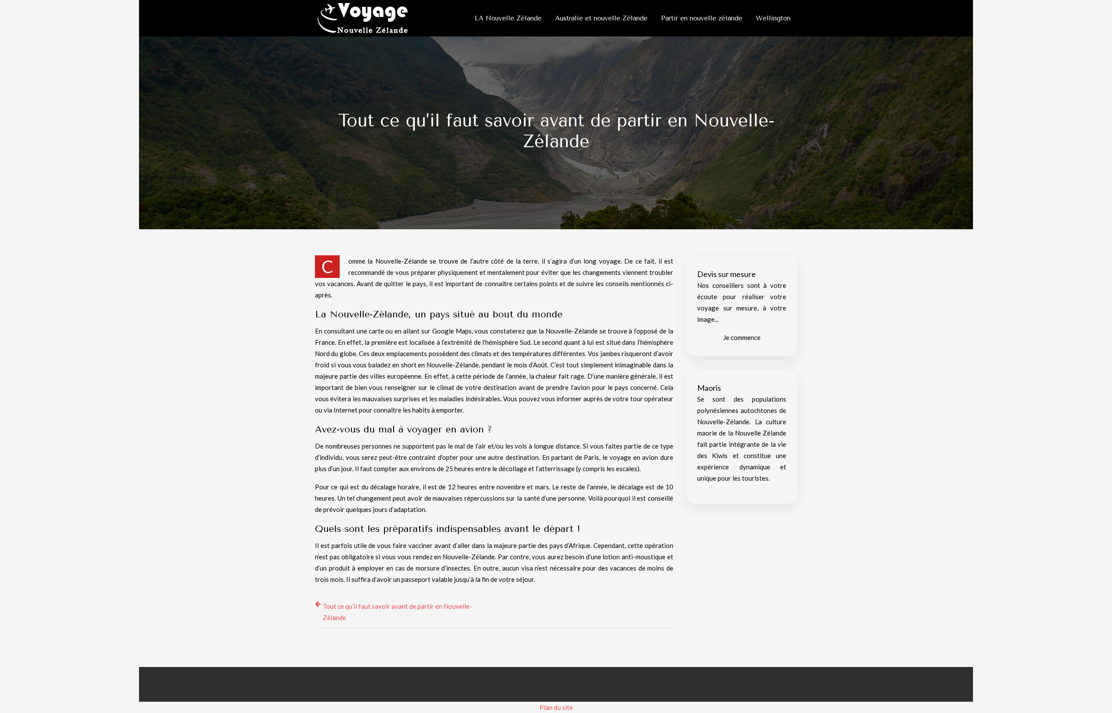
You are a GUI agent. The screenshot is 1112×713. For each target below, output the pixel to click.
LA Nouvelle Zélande (508, 18)
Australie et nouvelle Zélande (601, 18)
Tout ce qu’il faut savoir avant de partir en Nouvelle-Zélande (397, 611)
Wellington (773, 18)
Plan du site (556, 707)
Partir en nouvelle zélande (701, 18)
